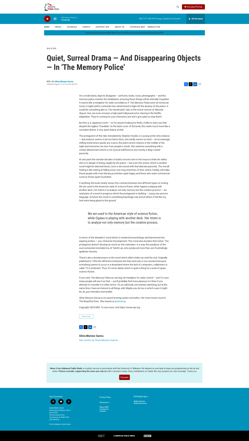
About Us (119, 27)
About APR (104, 407)
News (47, 27)
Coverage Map (137, 27)
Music (58, 27)
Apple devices (139, 401)
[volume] (55, 19)
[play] (47, 18)
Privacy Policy (105, 397)
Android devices (140, 403)
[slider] (59, 18)
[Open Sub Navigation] (52, 27)
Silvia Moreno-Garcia (64, 81)
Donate (124, 377)
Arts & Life (51, 48)
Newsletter (154, 27)
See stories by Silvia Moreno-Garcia (98, 340)
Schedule (72, 27)
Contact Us (104, 409)
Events (86, 27)
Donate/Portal (194, 6)
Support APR (102, 27)
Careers (103, 411)
